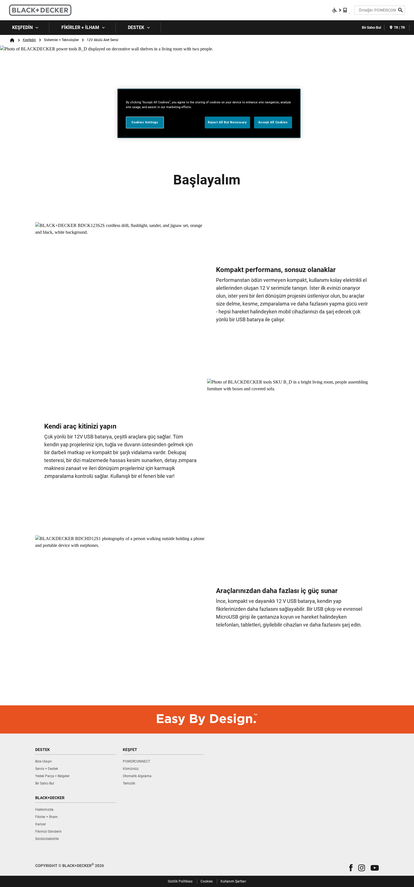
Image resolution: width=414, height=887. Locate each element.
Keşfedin (22, 27)
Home (12, 40)
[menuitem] (24, 27)
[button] (351, 867)
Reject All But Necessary (227, 122)
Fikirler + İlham (80, 27)
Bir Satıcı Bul (371, 28)
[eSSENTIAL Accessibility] (340, 10)
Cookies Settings (145, 122)
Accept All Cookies (273, 122)
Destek (136, 27)
